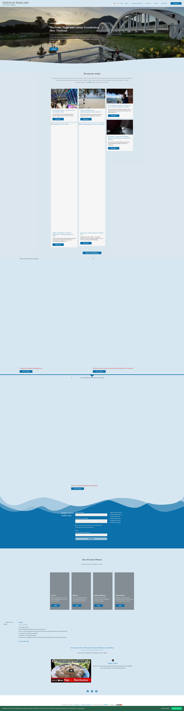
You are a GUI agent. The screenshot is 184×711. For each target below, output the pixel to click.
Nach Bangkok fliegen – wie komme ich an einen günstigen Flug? (63, 111)
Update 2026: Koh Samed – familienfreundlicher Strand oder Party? (90, 111)
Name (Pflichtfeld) (79, 512)
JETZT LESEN (26, 371)
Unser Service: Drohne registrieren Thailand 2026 (91, 233)
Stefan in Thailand (15, 2)
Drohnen (156, 3)
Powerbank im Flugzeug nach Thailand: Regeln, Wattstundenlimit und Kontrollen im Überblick (119, 138)
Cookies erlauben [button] (176, 708)
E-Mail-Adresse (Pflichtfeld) (81, 518)
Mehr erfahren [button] (81, 708)
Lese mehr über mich (24, 641)
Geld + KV (147, 3)
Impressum (77, 704)
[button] (176, 3)
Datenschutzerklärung (86, 704)
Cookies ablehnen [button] (165, 708)
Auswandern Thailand (137, 3)
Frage (82, 531)
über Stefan (164, 3)
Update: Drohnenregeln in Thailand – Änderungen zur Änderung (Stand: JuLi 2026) (62, 234)
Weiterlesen (58, 119)
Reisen (126, 3)
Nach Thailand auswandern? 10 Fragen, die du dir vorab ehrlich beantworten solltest (119, 106)
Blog (122, 3)
